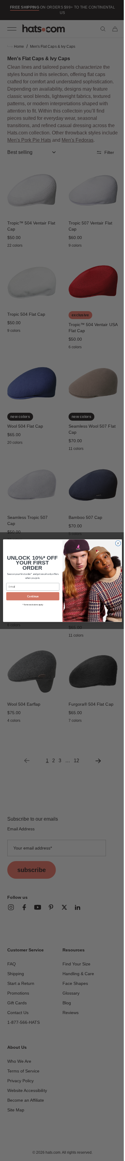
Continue (30, 596)
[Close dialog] (116, 543)
